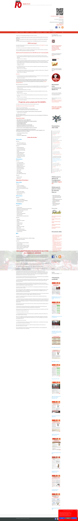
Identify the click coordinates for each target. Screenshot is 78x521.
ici (54, 198)
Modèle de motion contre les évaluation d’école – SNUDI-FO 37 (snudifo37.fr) (57, 250)
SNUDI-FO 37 (26, 4)
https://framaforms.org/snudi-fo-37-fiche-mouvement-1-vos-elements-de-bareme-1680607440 (57, 101)
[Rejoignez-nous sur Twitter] (59, 27)
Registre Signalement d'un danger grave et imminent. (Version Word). (57, 240)
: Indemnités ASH (56, 347)
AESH (49, 32)
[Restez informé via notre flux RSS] (62, 27)
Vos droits (32, 32)
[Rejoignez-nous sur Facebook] (56, 27)
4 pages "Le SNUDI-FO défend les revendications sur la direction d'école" (56, 332)
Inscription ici (54, 50)
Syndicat (27, 32)
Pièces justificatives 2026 (57, 154)
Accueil (17, 32)
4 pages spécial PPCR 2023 (55, 378)
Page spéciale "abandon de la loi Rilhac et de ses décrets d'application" (56, 397)
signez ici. (53, 55)
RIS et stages (22, 32)
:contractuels (55, 361)
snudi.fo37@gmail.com (42, 45)
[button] (76, 510)
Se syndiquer (54, 32)
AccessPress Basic (27, 518)
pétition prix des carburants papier (55, 58)
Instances (45, 32)
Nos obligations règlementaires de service (56, 297)
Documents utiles (39, 32)
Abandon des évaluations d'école (56, 452)
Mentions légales (54, 262)
